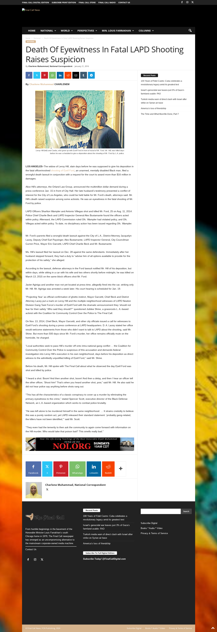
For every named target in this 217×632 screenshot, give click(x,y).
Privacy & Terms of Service (154, 533)
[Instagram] (187, 2)
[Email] (75, 75)
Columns (145, 30)
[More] (121, 469)
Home (31, 30)
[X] (193, 2)
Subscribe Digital (149, 523)
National (47, 30)
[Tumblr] (83, 75)
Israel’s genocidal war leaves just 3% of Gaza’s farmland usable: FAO (162, 92)
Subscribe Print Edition (64, 2)
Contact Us (30, 549)
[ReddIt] (68, 75)
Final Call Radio (107, 2)
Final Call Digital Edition (35, 2)
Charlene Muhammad (41, 84)
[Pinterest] (44, 75)
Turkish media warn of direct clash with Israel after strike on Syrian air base (164, 101)
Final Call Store (87, 2)
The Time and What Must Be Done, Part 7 (160, 114)
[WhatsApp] (52, 75)
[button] (190, 30)
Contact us (124, 2)
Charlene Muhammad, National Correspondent (50, 66)
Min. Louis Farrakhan (116, 30)
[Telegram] (91, 75)
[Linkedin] (60, 75)
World (65, 30)
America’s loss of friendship (153, 108)
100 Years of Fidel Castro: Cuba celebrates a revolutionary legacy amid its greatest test (161, 83)
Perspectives (85, 30)
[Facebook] (182, 2)
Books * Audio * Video (151, 528)
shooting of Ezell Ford (62, 170)
